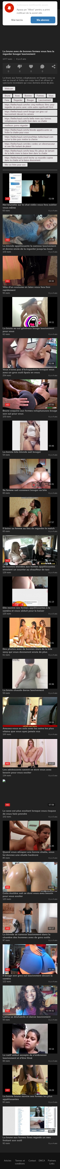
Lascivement (44, 100)
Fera (7, 100)
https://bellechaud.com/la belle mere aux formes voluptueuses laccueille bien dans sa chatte (28, 119)
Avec (17, 95)
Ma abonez (43, 20)
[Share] (53, 66)
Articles (7, 1160)
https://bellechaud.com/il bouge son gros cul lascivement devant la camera (26, 112)
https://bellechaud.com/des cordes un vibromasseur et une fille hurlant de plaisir (30, 145)
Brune (7, 95)
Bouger (30, 100)
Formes (40, 95)
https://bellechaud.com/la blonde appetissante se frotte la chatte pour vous (28, 131)
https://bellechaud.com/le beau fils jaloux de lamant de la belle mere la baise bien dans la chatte (29, 152)
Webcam (9, 88)
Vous (51, 95)
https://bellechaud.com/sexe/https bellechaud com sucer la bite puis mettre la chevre (29, 138)
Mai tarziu (17, 20)
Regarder (18, 100)
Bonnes (28, 95)
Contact (32, 1160)
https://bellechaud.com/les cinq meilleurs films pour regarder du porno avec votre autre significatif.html (29, 105)
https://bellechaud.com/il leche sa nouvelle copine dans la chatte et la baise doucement (29, 159)
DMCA (42, 1160)
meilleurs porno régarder (16, 125)
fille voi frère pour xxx (15, 164)
